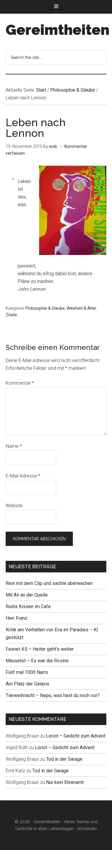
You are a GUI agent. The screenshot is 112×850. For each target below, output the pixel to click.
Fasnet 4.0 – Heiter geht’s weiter (40, 649)
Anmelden (87, 828)
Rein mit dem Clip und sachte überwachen (49, 583)
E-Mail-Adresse (23, 476)
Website (14, 505)
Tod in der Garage (64, 759)
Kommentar (20, 383)
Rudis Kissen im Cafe (28, 606)
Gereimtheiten (57, 29)
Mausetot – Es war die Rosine (37, 660)
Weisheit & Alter (81, 308)
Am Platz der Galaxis (27, 684)
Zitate (11, 314)
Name (14, 446)
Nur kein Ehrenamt (65, 782)
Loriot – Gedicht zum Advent (75, 736)
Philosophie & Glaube (45, 308)
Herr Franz (16, 618)
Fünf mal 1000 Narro (27, 672)
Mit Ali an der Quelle (27, 595)
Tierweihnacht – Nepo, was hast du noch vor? (53, 695)
